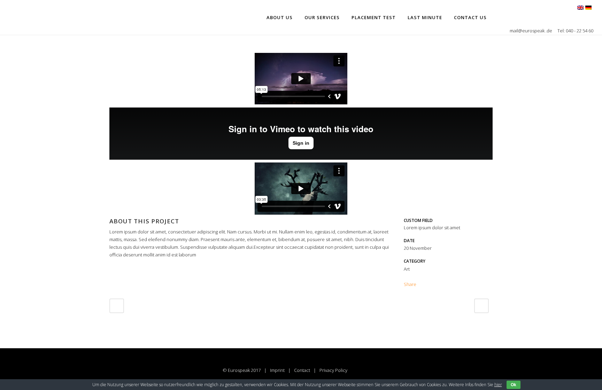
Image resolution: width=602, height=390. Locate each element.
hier (498, 385)
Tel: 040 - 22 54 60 (575, 30)
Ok (513, 384)
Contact (302, 370)
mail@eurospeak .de (531, 30)
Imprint (277, 370)
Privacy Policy (333, 370)
